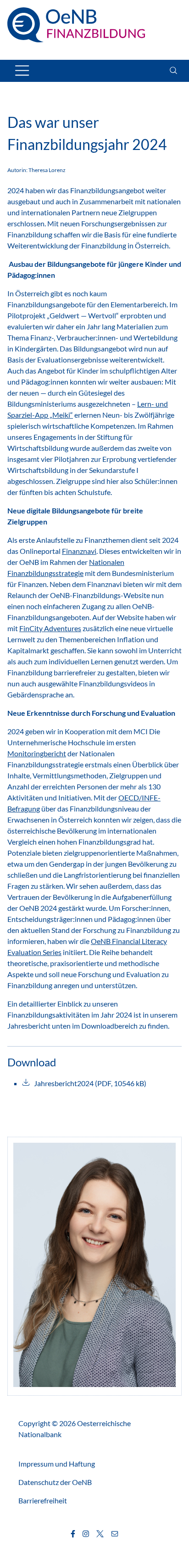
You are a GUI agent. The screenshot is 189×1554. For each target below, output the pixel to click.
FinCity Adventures (50, 628)
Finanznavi (79, 551)
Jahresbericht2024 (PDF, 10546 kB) (90, 1083)
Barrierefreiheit (42, 1500)
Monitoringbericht (36, 753)
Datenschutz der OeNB (55, 1482)
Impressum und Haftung (56, 1463)
